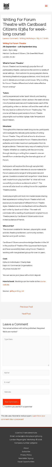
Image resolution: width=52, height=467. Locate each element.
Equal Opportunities (26, 461)
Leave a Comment (10, 38)
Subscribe (26, 451)
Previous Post (26, 307)
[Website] (26, 392)
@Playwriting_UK (17, 291)
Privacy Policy (26, 455)
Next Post (26, 314)
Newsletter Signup (26, 458)
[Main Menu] (46, 6)
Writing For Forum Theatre (14, 43)
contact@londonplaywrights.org (28, 436)
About (26, 448)
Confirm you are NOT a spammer (18, 407)
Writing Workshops (27, 38)
